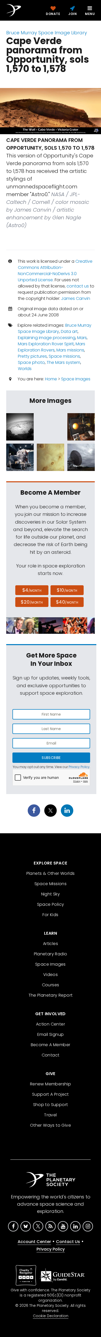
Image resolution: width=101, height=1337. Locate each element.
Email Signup (50, 1034)
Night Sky (50, 894)
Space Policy (50, 904)
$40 (67, 602)
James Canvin (75, 298)
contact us (78, 286)
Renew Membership (50, 1084)
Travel (50, 1115)
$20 (32, 602)
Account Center (34, 1242)
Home (51, 379)
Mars (82, 338)
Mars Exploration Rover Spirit (46, 344)
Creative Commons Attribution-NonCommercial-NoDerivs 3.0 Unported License (55, 270)
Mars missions (70, 350)
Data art (69, 331)
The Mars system (63, 362)
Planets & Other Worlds (50, 873)
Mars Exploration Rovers (51, 347)
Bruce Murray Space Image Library (46, 32)
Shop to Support (50, 1105)
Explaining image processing (46, 338)
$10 (67, 590)
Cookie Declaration (50, 1315)
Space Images (75, 379)
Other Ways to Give (50, 1125)
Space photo (31, 362)
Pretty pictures (32, 356)
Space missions (64, 356)
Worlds (25, 369)
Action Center (50, 1024)
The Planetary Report (50, 995)
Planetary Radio (50, 954)
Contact (51, 1055)
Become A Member (50, 1045)
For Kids (50, 915)
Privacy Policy (79, 767)
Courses (50, 985)
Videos (50, 975)
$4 (32, 590)
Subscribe (51, 757)
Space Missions (50, 884)
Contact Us (68, 1242)
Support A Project (50, 1094)
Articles (50, 944)
